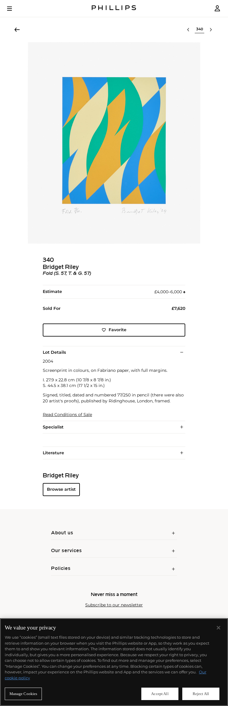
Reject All (201, 693)
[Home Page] (114, 8)
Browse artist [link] (61, 489)
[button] (114, 143)
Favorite (117, 329)
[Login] (217, 8)
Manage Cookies (23, 693)
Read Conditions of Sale (67, 414)
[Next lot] (211, 30)
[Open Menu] (13, 8)
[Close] (218, 627)
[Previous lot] (188, 30)
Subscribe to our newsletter (114, 605)
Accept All (159, 693)
